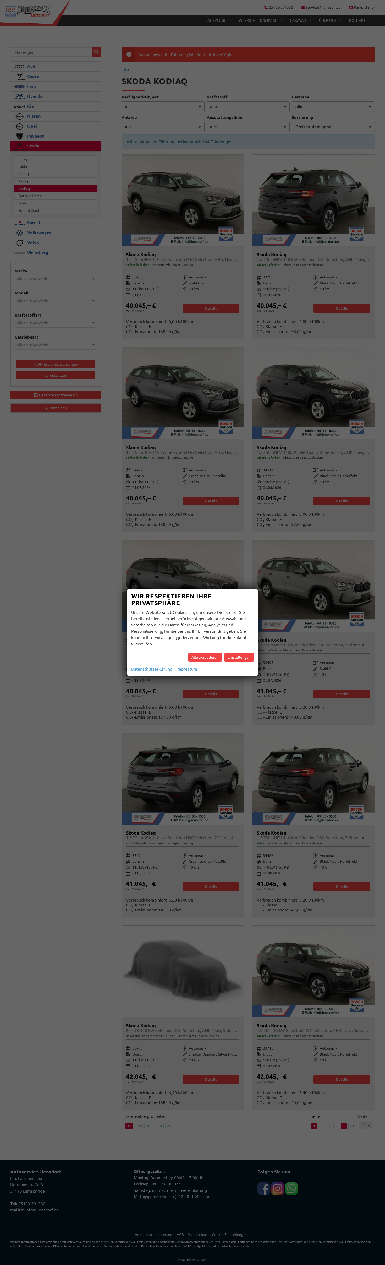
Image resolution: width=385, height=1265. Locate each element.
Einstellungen (239, 657)
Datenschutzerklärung (151, 669)
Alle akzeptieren (205, 657)
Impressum (187, 669)
